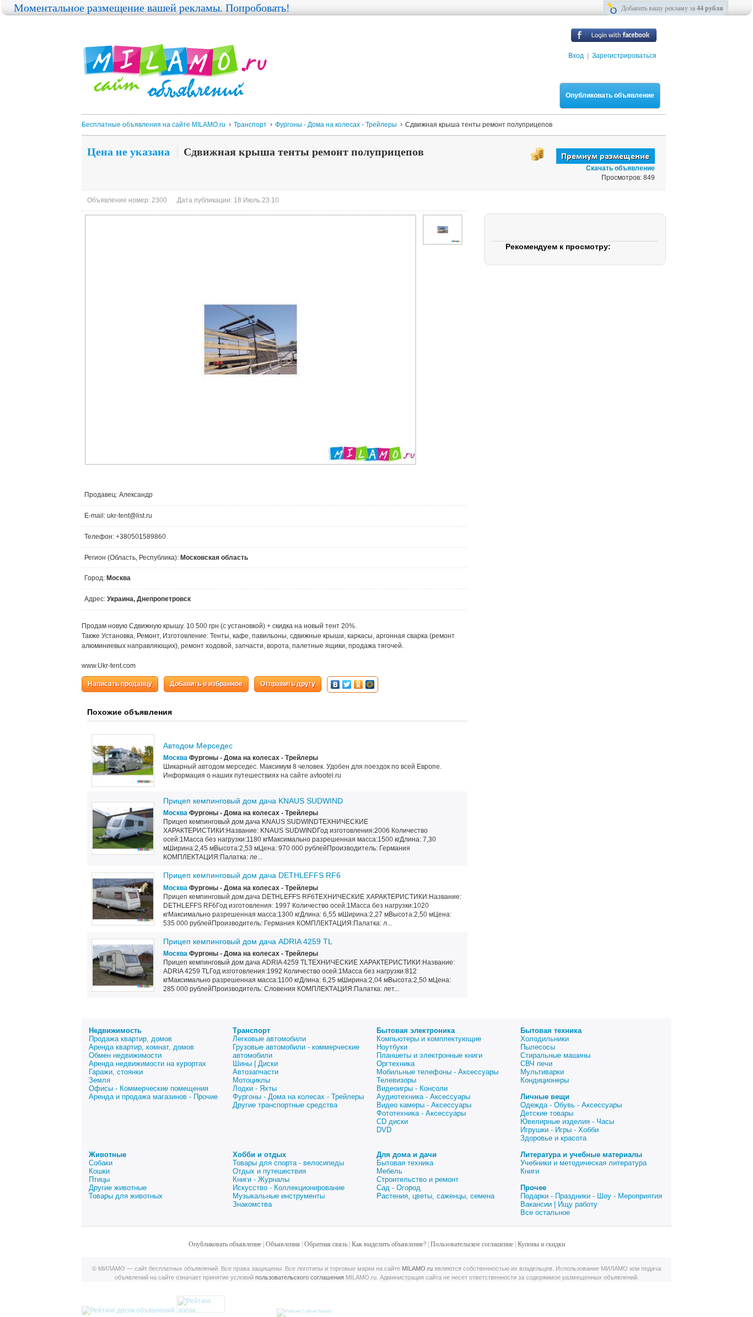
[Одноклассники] (358, 684)
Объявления (283, 1244)
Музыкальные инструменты (279, 1196)
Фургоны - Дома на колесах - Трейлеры (298, 1097)
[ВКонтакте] (335, 684)
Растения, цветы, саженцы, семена (435, 1196)
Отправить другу (287, 684)
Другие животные (118, 1188)
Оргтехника (395, 1063)
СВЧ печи (536, 1063)
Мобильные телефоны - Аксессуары (437, 1072)
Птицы (99, 1179)
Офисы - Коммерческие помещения (148, 1088)
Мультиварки (542, 1072)
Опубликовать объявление (610, 95)
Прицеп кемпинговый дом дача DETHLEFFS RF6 (252, 875)
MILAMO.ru (417, 1268)
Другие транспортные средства (285, 1105)
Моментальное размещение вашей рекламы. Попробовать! (152, 8)
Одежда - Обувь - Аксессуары (571, 1105)
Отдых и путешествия (269, 1171)
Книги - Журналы (261, 1179)
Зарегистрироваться (624, 56)
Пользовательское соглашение (472, 1244)
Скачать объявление (620, 168)
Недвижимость (115, 1030)
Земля (99, 1080)
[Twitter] (347, 684)
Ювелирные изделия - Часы (567, 1121)
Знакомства (252, 1204)
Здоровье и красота (553, 1138)
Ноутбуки (391, 1047)
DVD (383, 1130)
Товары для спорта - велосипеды (288, 1163)
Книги (529, 1171)
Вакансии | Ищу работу (559, 1204)
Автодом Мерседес (198, 745)
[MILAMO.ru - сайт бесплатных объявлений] (174, 91)
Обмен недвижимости (125, 1055)
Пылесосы (537, 1047)
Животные (107, 1154)
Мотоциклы (251, 1080)
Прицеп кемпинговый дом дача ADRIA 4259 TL (247, 941)
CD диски (392, 1121)
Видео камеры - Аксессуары (423, 1105)
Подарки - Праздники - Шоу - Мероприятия (591, 1196)
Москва (175, 758)
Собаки (100, 1163)
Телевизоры (396, 1080)
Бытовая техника (551, 1030)
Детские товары (546, 1113)
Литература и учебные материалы (581, 1154)
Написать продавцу (120, 684)
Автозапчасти (255, 1072)
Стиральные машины (555, 1055)
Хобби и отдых (259, 1154)
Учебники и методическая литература (583, 1163)
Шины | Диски (255, 1063)
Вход (576, 56)
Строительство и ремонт (417, 1179)
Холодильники (544, 1039)
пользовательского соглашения (299, 1277)
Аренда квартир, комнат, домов (141, 1047)
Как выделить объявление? (389, 1244)
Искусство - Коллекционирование (289, 1188)
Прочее (533, 1188)
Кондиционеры (544, 1080)
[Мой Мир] (370, 684)
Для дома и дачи (406, 1154)
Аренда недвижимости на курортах (147, 1063)
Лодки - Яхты (255, 1088)
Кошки (99, 1171)
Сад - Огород (398, 1188)
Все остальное (545, 1212)
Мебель (389, 1171)
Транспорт (251, 1030)
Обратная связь (325, 1244)
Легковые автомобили (269, 1039)
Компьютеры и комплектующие (428, 1039)
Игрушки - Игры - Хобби (559, 1130)
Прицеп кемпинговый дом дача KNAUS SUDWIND (253, 800)
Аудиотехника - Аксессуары (423, 1097)
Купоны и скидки (541, 1244)
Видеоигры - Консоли (412, 1088)
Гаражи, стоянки (116, 1072)
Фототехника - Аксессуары (421, 1113)
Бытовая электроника (415, 1030)
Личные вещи (544, 1097)
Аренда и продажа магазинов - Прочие (153, 1097)
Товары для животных (126, 1196)
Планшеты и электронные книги (429, 1055)
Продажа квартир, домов (130, 1039)
